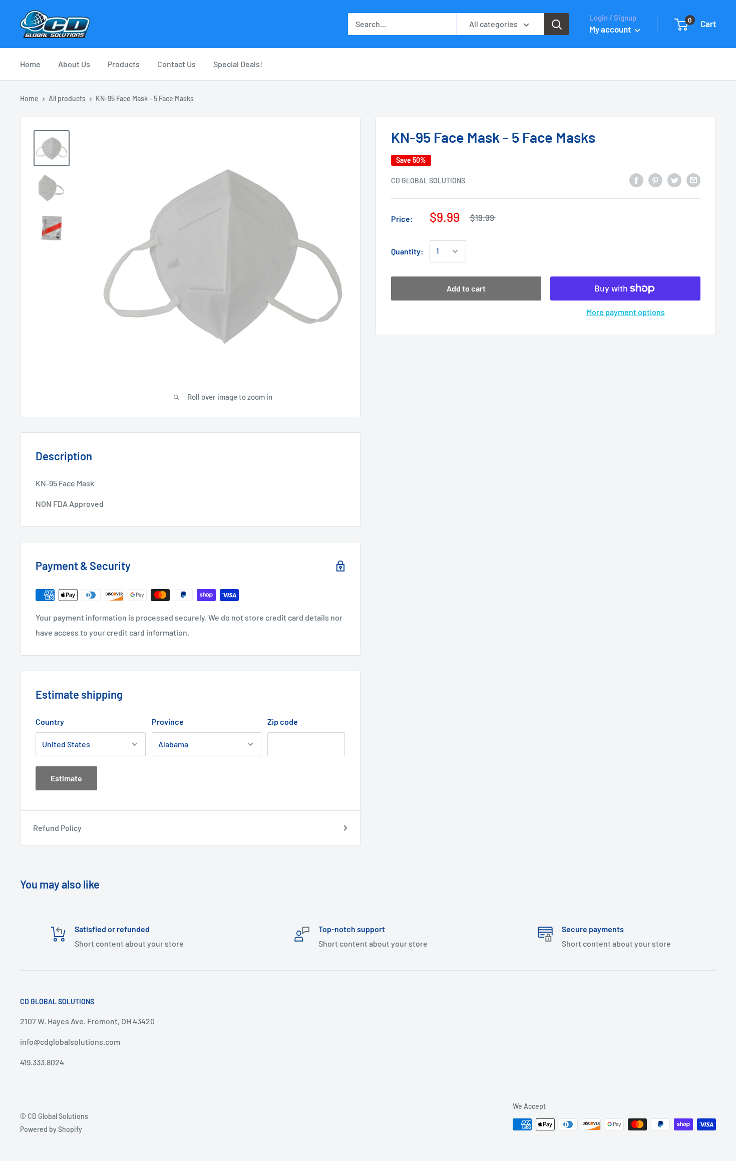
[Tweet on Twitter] (674, 179)
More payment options (625, 312)
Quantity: (407, 251)
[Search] (556, 24)
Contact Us (176, 64)
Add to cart (466, 288)
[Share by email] (693, 179)
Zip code (282, 721)
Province (168, 721)
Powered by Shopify (51, 1129)
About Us (74, 64)
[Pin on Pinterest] (655, 179)
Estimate (66, 778)
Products (124, 64)
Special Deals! (237, 64)
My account (610, 29)
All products (67, 98)
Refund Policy (57, 827)
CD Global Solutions (428, 180)
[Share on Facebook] (636, 179)
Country (50, 721)
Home (30, 64)
